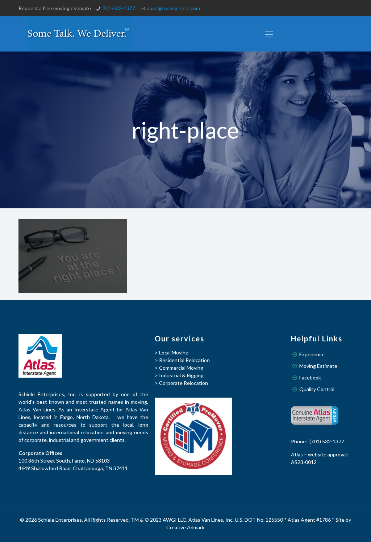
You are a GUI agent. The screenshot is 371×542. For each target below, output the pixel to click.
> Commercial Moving (179, 368)
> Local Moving (171, 352)
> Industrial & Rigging (179, 375)
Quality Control (316, 389)
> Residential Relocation (182, 360)
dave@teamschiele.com (173, 8)
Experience (312, 354)
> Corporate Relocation (181, 383)
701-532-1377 (119, 8)
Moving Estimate (318, 366)
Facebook (310, 377)
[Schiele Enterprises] (78, 34)
